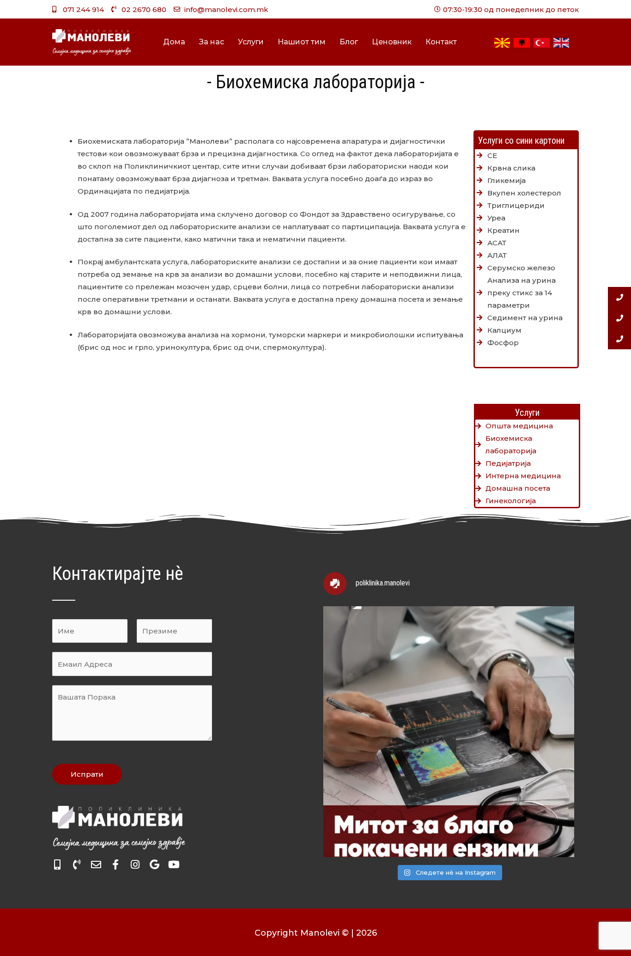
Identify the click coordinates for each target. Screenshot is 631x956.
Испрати (87, 774)
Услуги (251, 41)
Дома (174, 41)
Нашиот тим (302, 41)
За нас (211, 41)
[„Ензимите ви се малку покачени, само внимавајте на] (448, 731)
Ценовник (392, 41)
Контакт (441, 41)
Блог (349, 41)
